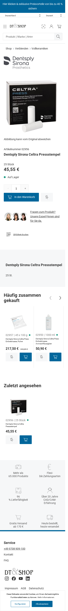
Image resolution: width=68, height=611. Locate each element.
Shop (9, 48)
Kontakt (8, 554)
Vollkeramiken (40, 48)
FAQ (6, 560)
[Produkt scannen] (43, 26)
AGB (23, 588)
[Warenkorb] (60, 26)
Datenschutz (36, 588)
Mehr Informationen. (46, 597)
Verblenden (21, 48)
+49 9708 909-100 (14, 548)
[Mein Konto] (51, 26)
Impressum (11, 588)
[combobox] (23, 15)
